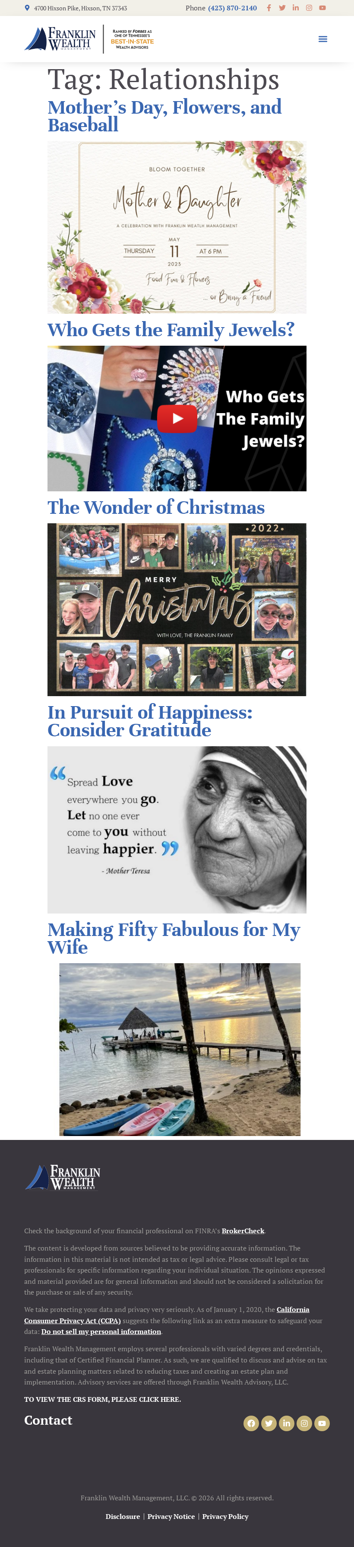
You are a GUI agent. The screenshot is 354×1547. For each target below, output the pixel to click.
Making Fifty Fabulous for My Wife (173, 938)
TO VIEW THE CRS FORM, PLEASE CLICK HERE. (102, 1399)
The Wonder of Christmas (156, 507)
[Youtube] (322, 1423)
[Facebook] (251, 1423)
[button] (323, 39)
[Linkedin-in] (286, 1423)
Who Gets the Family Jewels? (171, 330)
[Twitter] (269, 1423)
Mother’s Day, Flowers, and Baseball (164, 116)
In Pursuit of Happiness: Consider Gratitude (150, 721)
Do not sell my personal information (101, 1331)
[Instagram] (304, 1423)
